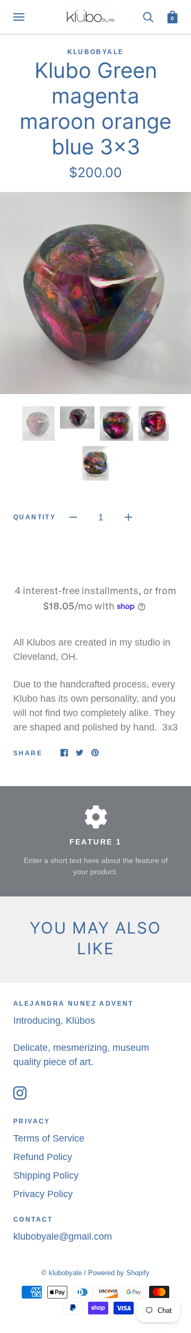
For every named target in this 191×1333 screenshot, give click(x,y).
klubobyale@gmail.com (62, 1236)
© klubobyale (61, 1273)
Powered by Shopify (119, 1273)
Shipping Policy (46, 1175)
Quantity (34, 517)
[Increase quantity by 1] (128, 517)
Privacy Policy (43, 1194)
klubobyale (95, 52)
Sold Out (96, 561)
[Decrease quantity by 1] (73, 517)
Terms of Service (48, 1138)
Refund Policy (42, 1157)
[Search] (148, 16)
